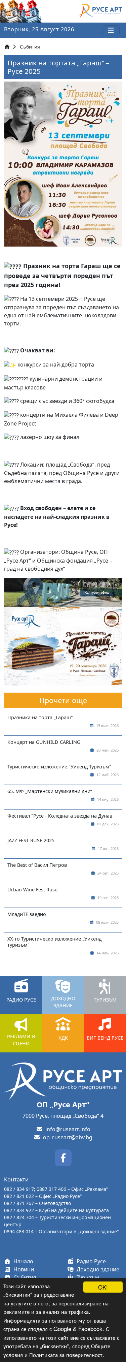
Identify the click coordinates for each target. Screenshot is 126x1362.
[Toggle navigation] (111, 30)
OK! (103, 1287)
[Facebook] (63, 1157)
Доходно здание (96, 1269)
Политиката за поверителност (65, 1354)
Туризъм (86, 1277)
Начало (22, 1261)
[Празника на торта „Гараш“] (63, 646)
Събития (30, 46)
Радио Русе (90, 1261)
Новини (22, 1269)
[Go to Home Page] (7, 46)
